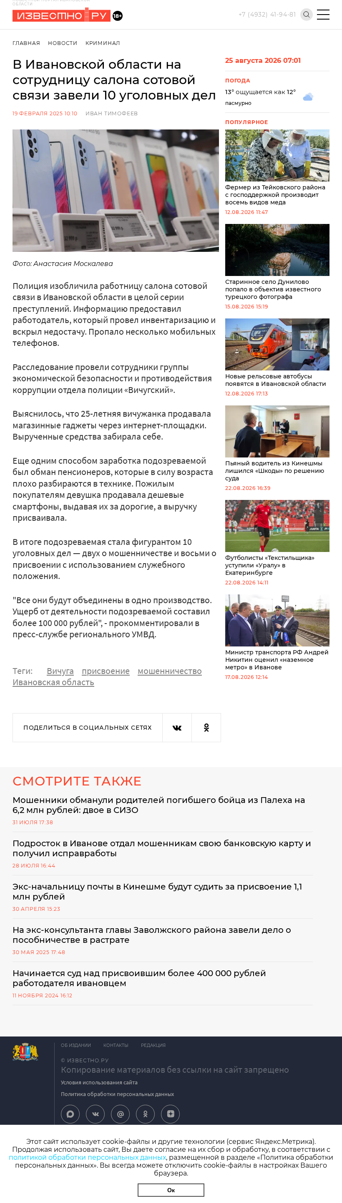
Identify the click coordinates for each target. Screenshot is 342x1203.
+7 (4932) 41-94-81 (267, 14)
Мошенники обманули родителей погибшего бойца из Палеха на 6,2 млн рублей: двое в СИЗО (159, 805)
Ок (171, 1190)
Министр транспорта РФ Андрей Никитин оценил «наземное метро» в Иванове (277, 660)
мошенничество (170, 670)
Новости (63, 43)
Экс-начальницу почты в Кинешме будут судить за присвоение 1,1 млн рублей (157, 892)
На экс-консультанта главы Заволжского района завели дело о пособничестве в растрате (152, 935)
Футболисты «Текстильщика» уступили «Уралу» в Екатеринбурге (269, 565)
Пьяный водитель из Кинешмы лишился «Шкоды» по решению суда (274, 471)
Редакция (153, 1045)
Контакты (115, 1045)
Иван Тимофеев (112, 113)
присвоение (106, 670)
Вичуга (60, 670)
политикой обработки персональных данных (87, 1157)
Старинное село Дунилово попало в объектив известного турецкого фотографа (273, 289)
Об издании (76, 1045)
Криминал (103, 43)
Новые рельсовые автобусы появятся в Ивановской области (275, 380)
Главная (26, 43)
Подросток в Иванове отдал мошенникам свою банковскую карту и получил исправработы (162, 848)
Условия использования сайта (99, 1082)
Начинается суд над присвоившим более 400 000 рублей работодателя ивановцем (139, 978)
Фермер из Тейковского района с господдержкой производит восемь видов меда (275, 195)
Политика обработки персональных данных (117, 1094)
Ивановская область (53, 682)
